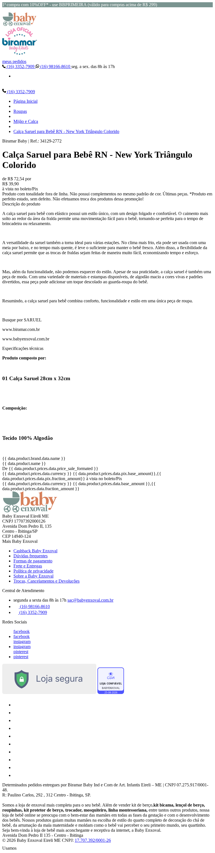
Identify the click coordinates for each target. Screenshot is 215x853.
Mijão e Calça (25, 121)
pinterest (20, 651)
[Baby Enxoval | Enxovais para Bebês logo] (19, 24)
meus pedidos (14, 61)
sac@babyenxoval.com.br (90, 600)
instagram (22, 641)
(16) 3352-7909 (21, 66)
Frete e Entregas (27, 566)
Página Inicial (25, 101)
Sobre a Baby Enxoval (33, 576)
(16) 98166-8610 (55, 66)
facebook (21, 631)
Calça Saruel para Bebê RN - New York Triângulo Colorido (66, 131)
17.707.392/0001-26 (93, 840)
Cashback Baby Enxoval (35, 550)
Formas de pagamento (32, 560)
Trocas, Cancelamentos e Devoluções (46, 581)
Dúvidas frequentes (30, 555)
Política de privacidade (33, 571)
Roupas (20, 111)
